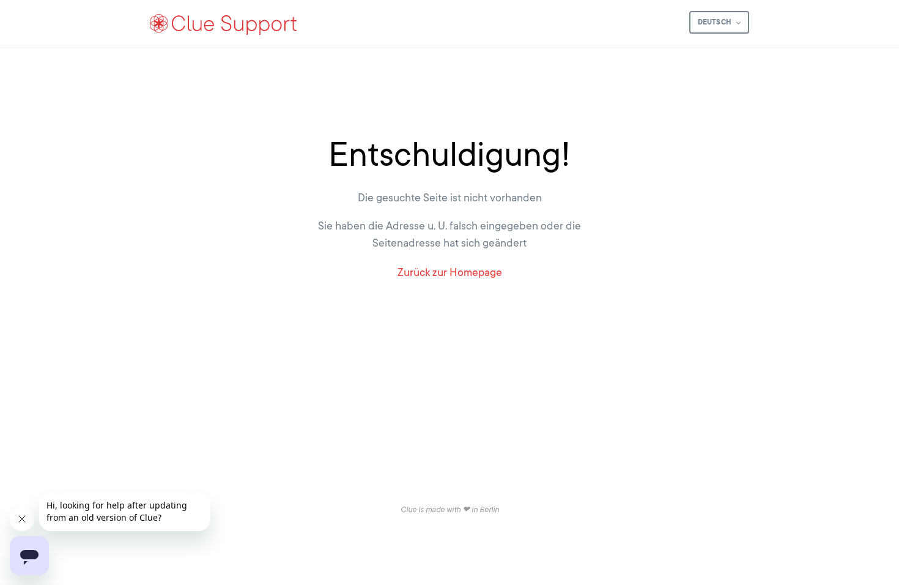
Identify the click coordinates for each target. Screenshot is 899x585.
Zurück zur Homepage (450, 272)
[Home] (224, 24)
